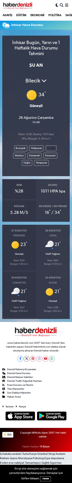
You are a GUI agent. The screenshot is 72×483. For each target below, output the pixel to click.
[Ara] (61, 5)
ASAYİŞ (7, 15)
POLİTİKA (54, 15)
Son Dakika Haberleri (19, 392)
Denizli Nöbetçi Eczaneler (21, 369)
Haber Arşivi (14, 396)
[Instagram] (39, 359)
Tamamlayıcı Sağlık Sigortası (43, 462)
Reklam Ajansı (9, 458)
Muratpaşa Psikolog (31, 458)
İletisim (10, 406)
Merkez (19, 155)
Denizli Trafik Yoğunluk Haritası (24, 381)
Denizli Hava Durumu (18, 373)
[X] (27, 359)
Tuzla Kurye (29, 453)
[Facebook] (20, 359)
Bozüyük (21, 148)
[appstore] (20, 416)
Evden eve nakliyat (12, 462)
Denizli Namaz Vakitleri (20, 377)
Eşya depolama (54, 458)
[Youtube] (45, 359)
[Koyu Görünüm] (57, 5)
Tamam (45, 479)
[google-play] (51, 416)
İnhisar (51, 148)
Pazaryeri (50, 155)
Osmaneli (34, 155)
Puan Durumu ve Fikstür (20, 385)
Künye (22, 406)
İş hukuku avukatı (10, 453)
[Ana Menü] (66, 5)
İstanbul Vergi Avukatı (51, 453)
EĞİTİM (21, 15)
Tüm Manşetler (15, 389)
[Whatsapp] (52, 359)
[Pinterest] (33, 359)
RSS (9, 434)
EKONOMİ (37, 15)
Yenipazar (41, 162)
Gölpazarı (36, 148)
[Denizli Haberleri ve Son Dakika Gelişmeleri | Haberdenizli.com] (17, 5)
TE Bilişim (44, 446)
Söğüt (26, 162)
